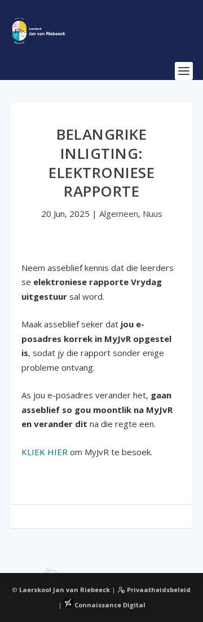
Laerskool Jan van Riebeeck (64, 589)
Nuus (152, 213)
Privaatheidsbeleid (158, 589)
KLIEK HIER (44, 451)
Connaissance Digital (109, 605)
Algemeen (118, 213)
